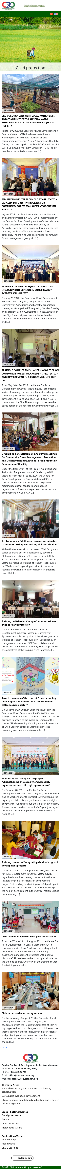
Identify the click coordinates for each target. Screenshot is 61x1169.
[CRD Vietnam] (9, 5)
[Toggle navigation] (6, 14)
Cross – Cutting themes (15, 1111)
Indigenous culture (12, 1127)
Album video (8, 1143)
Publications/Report (13, 1136)
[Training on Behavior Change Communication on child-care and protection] (30, 598)
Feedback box (24, 1158)
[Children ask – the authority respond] (30, 990)
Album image (9, 1139)
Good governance (11, 1115)
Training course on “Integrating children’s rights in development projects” (30, 864)
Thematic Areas (10, 1085)
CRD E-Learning (10, 1147)
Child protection (10, 1123)
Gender (6, 1119)
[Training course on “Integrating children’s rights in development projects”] (30, 839)
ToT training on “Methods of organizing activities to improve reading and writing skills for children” (30, 542)
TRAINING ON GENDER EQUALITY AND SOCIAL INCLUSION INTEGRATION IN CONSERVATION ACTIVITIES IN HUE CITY (28, 290)
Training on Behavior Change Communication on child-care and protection (29, 623)
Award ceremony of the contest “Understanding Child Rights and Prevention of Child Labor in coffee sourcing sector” (29, 702)
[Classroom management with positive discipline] (30, 916)
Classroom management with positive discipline (29, 936)
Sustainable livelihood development (21, 1095)
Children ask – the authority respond (22, 1013)
